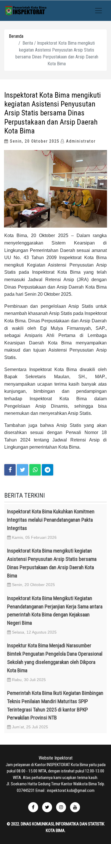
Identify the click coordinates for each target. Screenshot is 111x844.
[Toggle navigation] (98, 10)
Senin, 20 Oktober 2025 (34, 141)
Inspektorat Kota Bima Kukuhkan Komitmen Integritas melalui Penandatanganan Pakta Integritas (50, 519)
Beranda (16, 36)
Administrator (80, 141)
